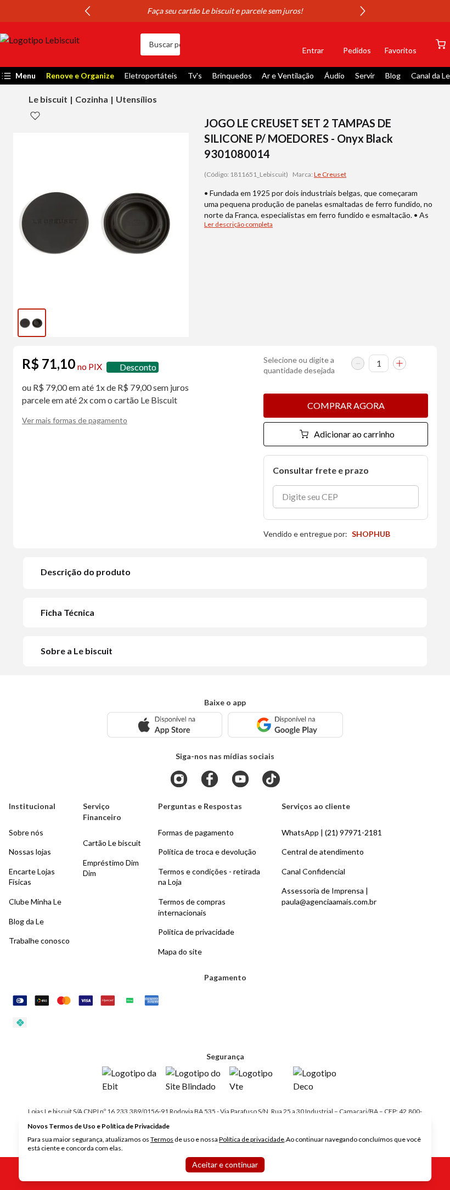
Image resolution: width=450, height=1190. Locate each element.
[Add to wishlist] (35, 115)
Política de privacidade (251, 1139)
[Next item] (362, 11)
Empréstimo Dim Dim (111, 868)
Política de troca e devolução (207, 851)
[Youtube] (240, 779)
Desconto (138, 367)
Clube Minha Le (35, 901)
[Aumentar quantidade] (399, 363)
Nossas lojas (30, 851)
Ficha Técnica (67, 612)
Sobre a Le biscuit (77, 650)
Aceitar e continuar (225, 1164)
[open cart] (440, 44)
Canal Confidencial (313, 871)
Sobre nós (26, 832)
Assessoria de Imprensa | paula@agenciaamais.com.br (329, 896)
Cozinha (91, 99)
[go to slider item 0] (32, 322)
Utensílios (136, 99)
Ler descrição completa (238, 224)
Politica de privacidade (196, 931)
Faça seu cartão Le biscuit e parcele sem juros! (225, 10)
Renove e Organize (80, 75)
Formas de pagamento (196, 832)
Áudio (334, 75)
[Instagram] (179, 779)
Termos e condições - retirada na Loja (209, 877)
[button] (275, 44)
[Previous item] (87, 11)
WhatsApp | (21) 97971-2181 (332, 832)
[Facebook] (209, 779)
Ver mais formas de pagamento (74, 420)
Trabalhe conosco (39, 940)
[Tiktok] (271, 779)
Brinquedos (232, 75)
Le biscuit (48, 99)
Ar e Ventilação (288, 75)
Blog (393, 75)
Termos (161, 1139)
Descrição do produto (86, 571)
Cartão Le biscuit (112, 842)
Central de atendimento (323, 851)
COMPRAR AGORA (346, 405)
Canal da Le (430, 75)
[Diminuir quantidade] (357, 363)
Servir (365, 75)
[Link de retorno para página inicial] (66, 44)
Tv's (195, 75)
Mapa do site (180, 951)
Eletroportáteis (151, 75)
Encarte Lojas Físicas (32, 877)
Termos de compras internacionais (192, 907)
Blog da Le (26, 921)
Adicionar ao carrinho (354, 434)
